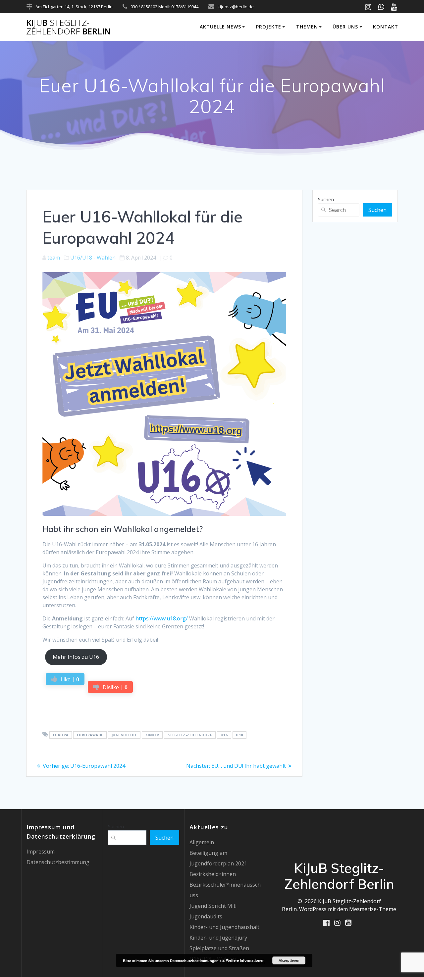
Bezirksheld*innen (212, 874)
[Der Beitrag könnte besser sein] (64, 709)
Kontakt (385, 27)
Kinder (152, 735)
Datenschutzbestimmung (57, 862)
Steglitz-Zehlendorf (190, 735)
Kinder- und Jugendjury (218, 937)
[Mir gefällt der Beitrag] (44, 709)
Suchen (326, 199)
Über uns (345, 27)
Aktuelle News (220, 27)
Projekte (268, 27)
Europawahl (90, 735)
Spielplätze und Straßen (219, 948)
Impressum (40, 851)
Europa (61, 735)
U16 (224, 735)
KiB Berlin (68, 27)
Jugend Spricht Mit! (213, 905)
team (53, 257)
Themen (307, 27)
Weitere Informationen (245, 960)
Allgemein (201, 842)
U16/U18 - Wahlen (93, 257)
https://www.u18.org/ (161, 618)
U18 (239, 735)
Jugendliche (124, 735)
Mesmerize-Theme (372, 909)
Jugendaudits (205, 916)
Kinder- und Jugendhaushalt (224, 927)
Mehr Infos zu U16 (76, 656)
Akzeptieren (289, 960)
